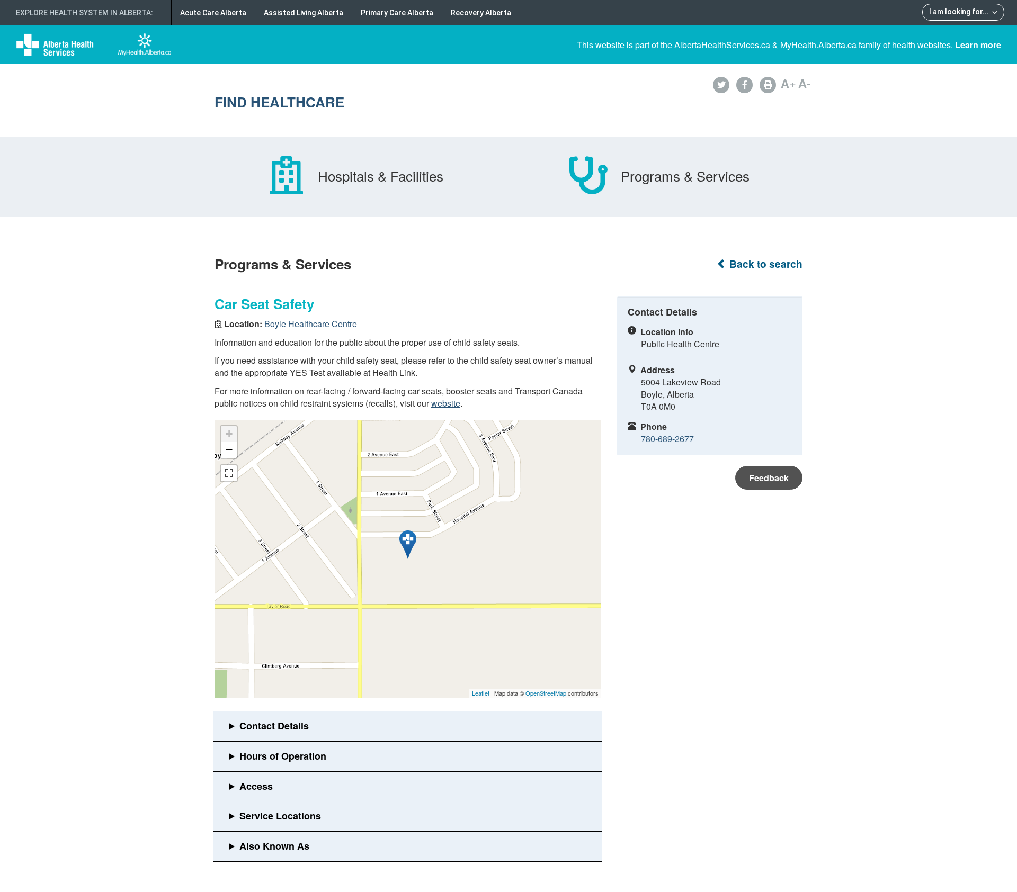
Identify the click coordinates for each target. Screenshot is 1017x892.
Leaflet (480, 693)
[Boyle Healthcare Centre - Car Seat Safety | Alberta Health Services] (407, 544)
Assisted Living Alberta (303, 12)
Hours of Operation (282, 756)
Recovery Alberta (481, 12)
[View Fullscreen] (229, 473)
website (445, 403)
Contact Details (274, 726)
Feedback (769, 478)
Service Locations (280, 816)
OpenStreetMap (545, 693)
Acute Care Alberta (213, 12)
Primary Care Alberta (397, 12)
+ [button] (229, 433)
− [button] (229, 449)
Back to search (764, 264)
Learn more (978, 45)
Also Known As (274, 846)
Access (256, 786)
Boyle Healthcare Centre (310, 324)
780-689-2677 (667, 439)
